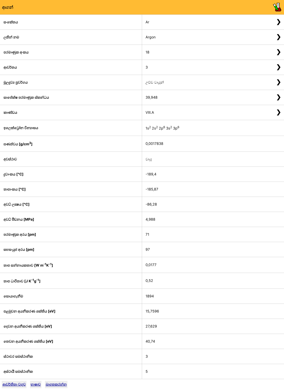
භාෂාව (36, 384)
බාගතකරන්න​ (56, 384)
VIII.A (150, 112)
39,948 (152, 97)
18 (147, 52)
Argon (151, 37)
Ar (147, 22)
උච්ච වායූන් (155, 82)
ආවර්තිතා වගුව (14, 384)
